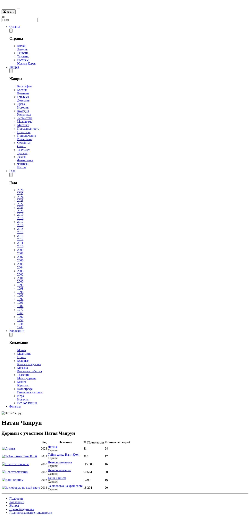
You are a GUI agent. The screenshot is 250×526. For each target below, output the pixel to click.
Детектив (23, 100)
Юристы (23, 385)
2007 (20, 257)
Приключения (26, 135)
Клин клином (57, 478)
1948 (20, 323)
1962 (20, 316)
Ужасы (21, 156)
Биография (24, 86)
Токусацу (23, 149)
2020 (20, 211)
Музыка (22, 367)
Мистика (23, 125)
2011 (20, 242)
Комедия (23, 111)
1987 (20, 306)
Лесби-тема (24, 118)
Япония (22, 49)
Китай (21, 46)
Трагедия (23, 374)
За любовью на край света (65, 485)
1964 (20, 313)
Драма (21, 104)
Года (12, 170)
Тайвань (22, 53)
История (23, 107)
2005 (20, 264)
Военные (23, 93)
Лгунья (52, 446)
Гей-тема (23, 97)
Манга (21, 350)
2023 (20, 200)
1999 (20, 285)
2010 (20, 246)
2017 (20, 221)
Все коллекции (27, 403)
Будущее (23, 360)
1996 (20, 292)
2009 (20, 249)
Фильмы (15, 406)
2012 (20, 239)
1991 (20, 302)
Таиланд (23, 56)
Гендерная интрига (30, 392)
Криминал (24, 114)
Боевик (22, 90)
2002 (20, 274)
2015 (20, 228)
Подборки (16, 498)
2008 (20, 253)
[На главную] (9, 7)
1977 (20, 309)
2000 (20, 281)
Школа (21, 167)
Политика (23, 132)
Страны (14, 26)
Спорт (21, 146)
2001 (20, 278)
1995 (20, 295)
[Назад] (10, 31)
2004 (20, 267)
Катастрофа (25, 388)
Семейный (24, 142)
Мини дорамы (26, 378)
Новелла (23, 399)
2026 (20, 190)
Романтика (24, 139)
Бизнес (21, 381)
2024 (20, 197)
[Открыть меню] (3, 17)
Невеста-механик (59, 470)
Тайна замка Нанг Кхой (63, 454)
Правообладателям (21, 509)
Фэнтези (23, 163)
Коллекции (16, 330)
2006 (20, 260)
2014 (20, 232)
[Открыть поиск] (18, 8)
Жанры (14, 67)
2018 (20, 218)
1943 (20, 327)
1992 (20, 299)
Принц (21, 357)
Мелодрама (24, 121)
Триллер (22, 153)
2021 (20, 207)
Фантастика (25, 160)
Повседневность (28, 128)
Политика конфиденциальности (30, 512)
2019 (20, 214)
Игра (20, 396)
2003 (20, 271)
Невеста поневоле (60, 462)
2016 (20, 225)
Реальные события (29, 371)
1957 (20, 320)
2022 (20, 204)
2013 (20, 235)
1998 (20, 288)
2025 (20, 193)
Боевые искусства (29, 364)
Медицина (24, 353)
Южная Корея (26, 63)
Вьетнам (23, 60)
